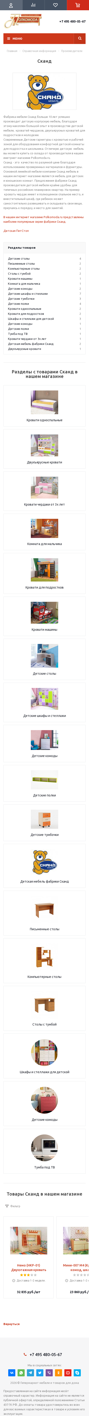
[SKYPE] (77, 1372)
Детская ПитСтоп (16, 230)
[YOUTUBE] (67, 1372)
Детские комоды (45, 756)
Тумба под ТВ (44, 1167)
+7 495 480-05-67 (72, 21)
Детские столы (44, 673)
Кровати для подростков (45, 587)
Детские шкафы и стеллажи (44, 716)
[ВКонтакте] (11, 1372)
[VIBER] (49, 1372)
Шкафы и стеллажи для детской (44, 1072)
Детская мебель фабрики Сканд (44, 881)
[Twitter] (39, 1372)
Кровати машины (44, 629)
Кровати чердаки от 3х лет (44, 504)
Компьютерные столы (44, 977)
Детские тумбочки (45, 835)
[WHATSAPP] (21, 1372)
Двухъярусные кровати (44, 462)
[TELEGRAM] (30, 1372)
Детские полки (44, 795)
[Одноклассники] (58, 1372)
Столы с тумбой (44, 1024)
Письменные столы (44, 929)
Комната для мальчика (44, 544)
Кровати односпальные (45, 420)
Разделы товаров (22, 247)
